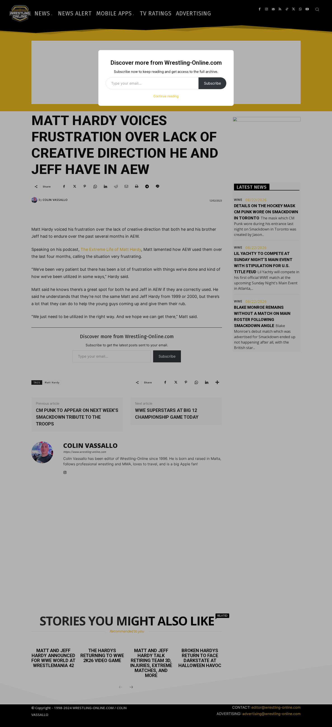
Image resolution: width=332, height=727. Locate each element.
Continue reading (166, 96)
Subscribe (212, 83)
